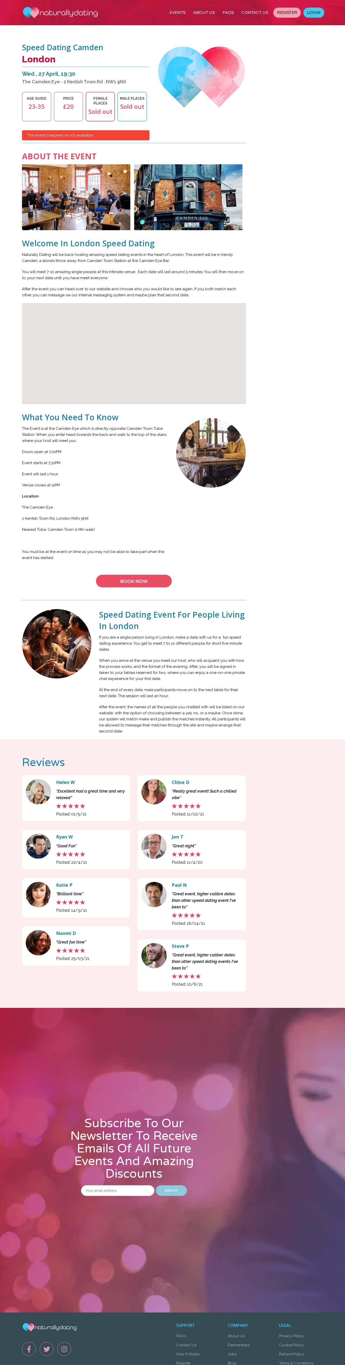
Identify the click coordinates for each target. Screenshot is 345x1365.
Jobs (232, 1354)
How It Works (188, 1354)
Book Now (133, 581)
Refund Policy (291, 1354)
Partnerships (239, 1345)
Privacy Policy (291, 1336)
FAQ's (181, 1336)
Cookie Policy (291, 1345)
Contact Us (186, 1345)
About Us (236, 1336)
